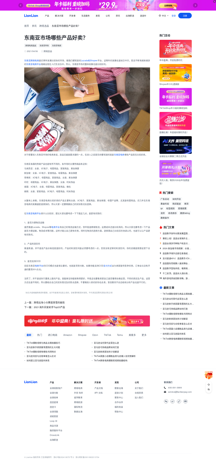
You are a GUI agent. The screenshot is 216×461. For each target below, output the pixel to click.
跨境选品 (44, 25)
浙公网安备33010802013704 (87, 457)
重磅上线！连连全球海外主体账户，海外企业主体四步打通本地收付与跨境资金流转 (176, 238)
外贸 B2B (78, 392)
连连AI (143, 15)
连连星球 (54, 402)
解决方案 (59, 15)
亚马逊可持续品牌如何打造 (106, 347)
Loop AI (53, 420)
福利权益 (119, 406)
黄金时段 (165, 203)
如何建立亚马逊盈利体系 (38, 360)
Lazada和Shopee (89, 60)
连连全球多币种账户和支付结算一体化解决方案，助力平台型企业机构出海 (176, 243)
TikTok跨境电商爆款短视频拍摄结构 (110, 360)
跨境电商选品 (30, 45)
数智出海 (119, 388)
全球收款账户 (56, 388)
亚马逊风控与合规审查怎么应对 (41, 355)
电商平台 (55, 227)
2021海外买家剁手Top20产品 (49, 307)
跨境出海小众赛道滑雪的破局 (49, 302)
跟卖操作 (165, 217)
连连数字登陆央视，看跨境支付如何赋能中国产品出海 (176, 268)
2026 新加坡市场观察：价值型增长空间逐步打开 (176, 248)
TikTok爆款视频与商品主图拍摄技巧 (43, 342)
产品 (47, 15)
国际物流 (78, 406)
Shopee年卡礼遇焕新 (169, 84)
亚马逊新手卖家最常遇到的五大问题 (43, 347)
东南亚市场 (44, 45)
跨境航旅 (78, 402)
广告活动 (165, 198)
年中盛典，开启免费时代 (170, 60)
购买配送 (177, 203)
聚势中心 (119, 397)
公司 (108, 15)
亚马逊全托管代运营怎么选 (106, 342)
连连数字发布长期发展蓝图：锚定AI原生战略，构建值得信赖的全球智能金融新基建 (176, 233)
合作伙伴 (119, 402)
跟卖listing (185, 213)
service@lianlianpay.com (180, 391)
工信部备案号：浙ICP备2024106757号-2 (57, 457)
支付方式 (107, 265)
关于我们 (139, 388)
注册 (185, 15)
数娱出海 (78, 411)
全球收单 (54, 397)
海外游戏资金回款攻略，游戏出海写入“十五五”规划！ (175, 278)
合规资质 (139, 392)
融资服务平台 (56, 430)
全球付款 (54, 392)
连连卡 (53, 406)
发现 (98, 15)
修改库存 (172, 213)
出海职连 (130, 15)
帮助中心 (119, 411)
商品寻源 (54, 425)
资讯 (118, 15)
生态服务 (85, 15)
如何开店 (177, 198)
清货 (163, 213)
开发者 (72, 15)
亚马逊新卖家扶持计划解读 (106, 351)
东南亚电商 (56, 45)
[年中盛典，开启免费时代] (87, 321)
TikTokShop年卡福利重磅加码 (173, 108)
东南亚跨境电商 (31, 60)
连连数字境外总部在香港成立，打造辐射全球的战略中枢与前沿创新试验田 (176, 253)
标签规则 (170, 208)
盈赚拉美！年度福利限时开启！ (174, 132)
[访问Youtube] (185, 401)
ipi (162, 208)
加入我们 (139, 397)
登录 (174, 15)
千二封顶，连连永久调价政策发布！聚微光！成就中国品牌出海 (176, 273)
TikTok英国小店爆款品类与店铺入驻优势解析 (115, 355)
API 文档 (98, 392)
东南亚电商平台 (33, 64)
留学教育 (78, 397)
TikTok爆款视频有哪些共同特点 (41, 351)
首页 (31, 15)
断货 (186, 203)
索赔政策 (182, 208)
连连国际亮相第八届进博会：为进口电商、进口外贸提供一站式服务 (176, 263)
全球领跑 (54, 411)
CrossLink (54, 435)
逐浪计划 (119, 392)
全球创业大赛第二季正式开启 (173, 156)
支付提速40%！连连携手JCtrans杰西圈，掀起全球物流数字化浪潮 (176, 258)
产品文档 (98, 388)
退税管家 (54, 416)
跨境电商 (78, 388)
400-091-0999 (175, 387)
